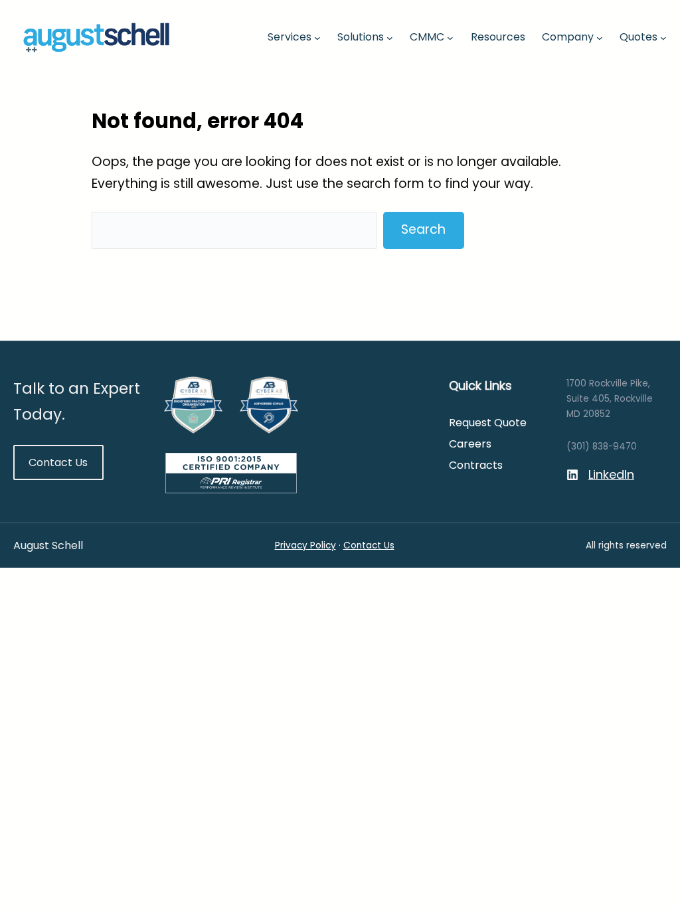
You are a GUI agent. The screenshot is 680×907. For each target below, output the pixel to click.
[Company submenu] (599, 37)
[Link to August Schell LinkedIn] (600, 475)
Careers (470, 444)
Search (423, 229)
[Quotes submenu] (663, 37)
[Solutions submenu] (389, 37)
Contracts (476, 465)
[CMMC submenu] (450, 37)
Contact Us (58, 462)
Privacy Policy (305, 545)
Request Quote (488, 422)
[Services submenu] (317, 37)
